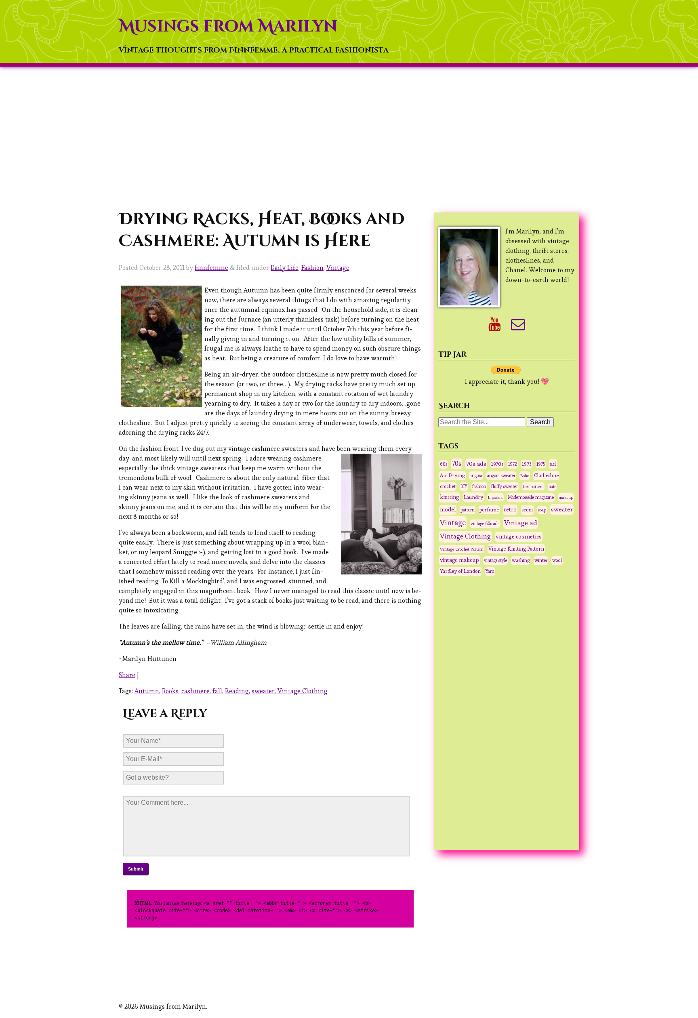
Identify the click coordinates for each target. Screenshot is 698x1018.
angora (476, 475)
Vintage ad (520, 522)
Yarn (490, 571)
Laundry (473, 497)
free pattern (533, 486)
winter (540, 560)
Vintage (337, 267)
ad (553, 463)
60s (443, 464)
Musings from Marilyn (228, 27)
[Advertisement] (349, 137)
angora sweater (501, 475)
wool (557, 560)
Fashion (312, 267)
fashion (479, 486)
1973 (527, 464)
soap (542, 510)
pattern (467, 510)
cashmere (195, 691)
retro (510, 509)
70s (456, 464)
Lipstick (495, 497)
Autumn (147, 691)
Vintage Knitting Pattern (516, 548)
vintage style (495, 560)
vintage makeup (459, 560)
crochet (448, 486)
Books (170, 691)
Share (127, 675)
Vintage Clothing (303, 691)
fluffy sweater (504, 486)
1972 (512, 464)
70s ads (476, 463)
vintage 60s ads (485, 523)
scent (527, 510)
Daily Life (285, 267)
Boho (524, 475)
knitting (449, 497)
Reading (237, 691)
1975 (540, 464)
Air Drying (452, 475)
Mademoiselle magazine (531, 497)
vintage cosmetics (519, 536)
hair (552, 486)
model (448, 509)
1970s (497, 464)
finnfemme (211, 267)
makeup (566, 497)
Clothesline (546, 475)
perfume (489, 510)
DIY (463, 486)
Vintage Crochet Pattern (462, 549)
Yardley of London (460, 571)
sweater (263, 691)
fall (217, 691)
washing (521, 560)
